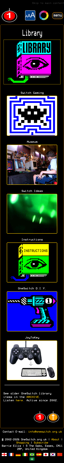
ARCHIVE (32, 397)
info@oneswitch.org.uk (45, 432)
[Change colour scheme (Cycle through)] (43, 16)
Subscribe (41, 443)
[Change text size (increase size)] (30, 16)
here (19, 400)
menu (57, 15)
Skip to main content (48, 3)
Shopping (22, 443)
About (55, 439)
